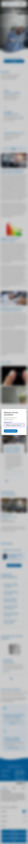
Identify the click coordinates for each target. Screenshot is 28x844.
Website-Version (8, 422)
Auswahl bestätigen (10, 431)
